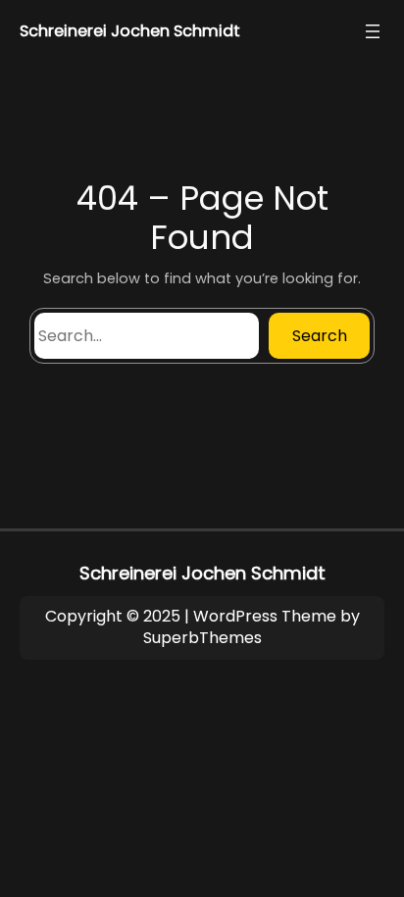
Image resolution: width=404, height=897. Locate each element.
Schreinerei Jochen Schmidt (130, 31)
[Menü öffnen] (372, 31)
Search (319, 335)
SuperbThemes (202, 637)
